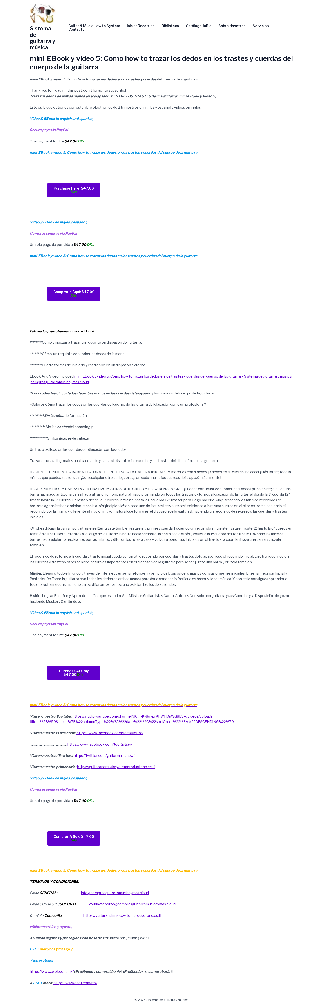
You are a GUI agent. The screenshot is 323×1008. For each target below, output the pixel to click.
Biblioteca (170, 26)
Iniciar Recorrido (141, 26)
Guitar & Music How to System (94, 26)
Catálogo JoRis (198, 26)
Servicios (261, 26)
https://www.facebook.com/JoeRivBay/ (99, 744)
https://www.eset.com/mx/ (52, 972)
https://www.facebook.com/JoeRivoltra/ (109, 733)
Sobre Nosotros (232, 26)
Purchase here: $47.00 (74, 190)
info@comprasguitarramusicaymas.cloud (115, 893)
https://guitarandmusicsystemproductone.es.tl (116, 767)
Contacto (76, 29)
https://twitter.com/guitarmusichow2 (105, 756)
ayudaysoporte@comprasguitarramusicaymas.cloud (132, 904)
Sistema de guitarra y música (42, 38)
